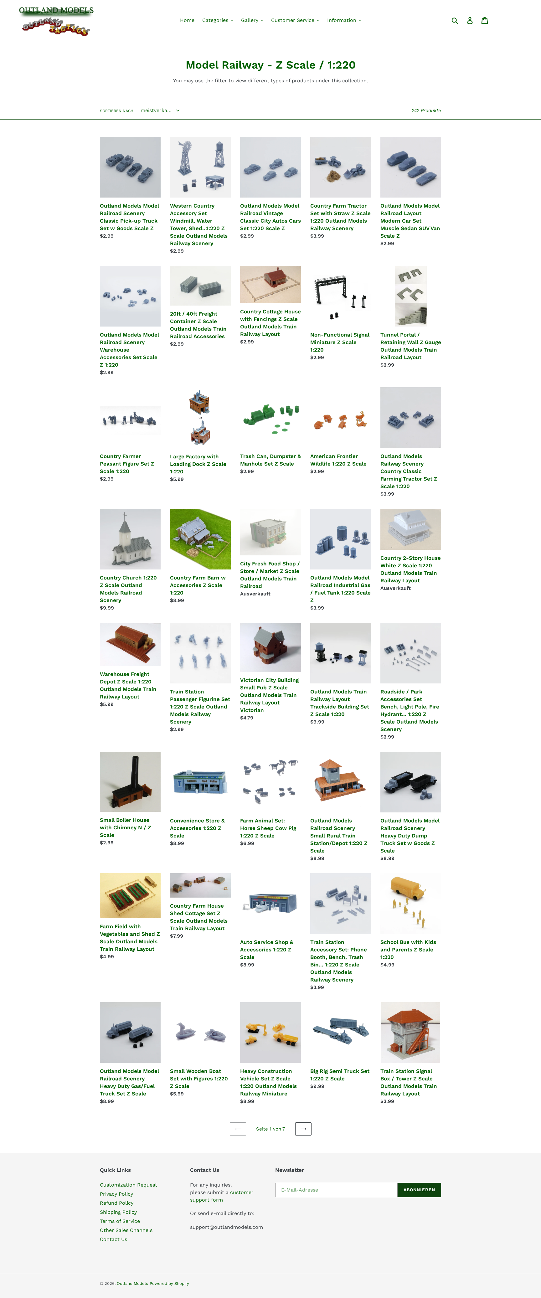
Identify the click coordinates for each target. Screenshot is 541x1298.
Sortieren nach (116, 111)
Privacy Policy (116, 1194)
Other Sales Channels (126, 1230)
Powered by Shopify (169, 1283)
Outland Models (132, 1283)
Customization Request (128, 1185)
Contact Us (113, 1239)
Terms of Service (120, 1221)
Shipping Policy (118, 1212)
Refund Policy (116, 1203)
